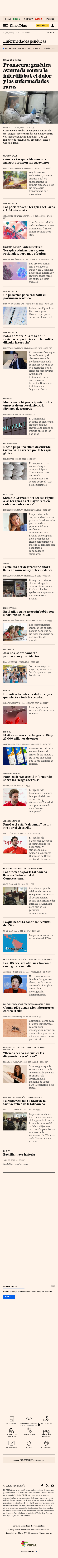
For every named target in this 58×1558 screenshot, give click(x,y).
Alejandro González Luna (15, 216)
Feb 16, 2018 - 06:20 (42, 621)
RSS (25, 1533)
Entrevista (8, 495)
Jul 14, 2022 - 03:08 (41, 168)
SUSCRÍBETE (42, 25)
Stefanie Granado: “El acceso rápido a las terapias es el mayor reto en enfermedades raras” (28, 501)
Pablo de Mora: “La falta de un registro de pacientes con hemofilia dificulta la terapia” (28, 339)
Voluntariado (9, 650)
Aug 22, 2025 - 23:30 (24, 128)
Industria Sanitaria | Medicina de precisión (23, 247)
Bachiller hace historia (19, 1154)
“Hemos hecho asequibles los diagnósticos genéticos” (23, 1055)
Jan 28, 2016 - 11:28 (32, 1017)
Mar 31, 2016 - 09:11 (24, 884)
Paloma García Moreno (13, 259)
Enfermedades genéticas (24, 41)
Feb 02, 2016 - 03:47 (40, 972)
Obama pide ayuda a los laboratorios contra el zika (28, 1010)
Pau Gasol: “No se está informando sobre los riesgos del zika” (27, 779)
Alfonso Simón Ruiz (12, 1017)
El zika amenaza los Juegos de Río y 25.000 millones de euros (28, 737)
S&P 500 (28, 19)
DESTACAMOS (10, 48)
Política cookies (37, 1526)
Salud (6, 564)
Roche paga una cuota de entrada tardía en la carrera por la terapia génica (27, 450)
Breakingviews (10, 444)
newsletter (10, 1286)
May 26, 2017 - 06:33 (38, 703)
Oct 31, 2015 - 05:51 (38, 1062)
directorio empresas (46, 1435)
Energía (46, 48)
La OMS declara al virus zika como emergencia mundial (27, 965)
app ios (29, 1448)
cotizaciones (11, 1448)
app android (46, 1448)
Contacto (16, 1526)
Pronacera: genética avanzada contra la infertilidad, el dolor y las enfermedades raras (27, 76)
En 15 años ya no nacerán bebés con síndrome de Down (28, 613)
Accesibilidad (11, 1533)
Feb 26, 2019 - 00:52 (25, 459)
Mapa (20, 1533)
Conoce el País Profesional (29, 1460)
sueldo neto (46, 1423)
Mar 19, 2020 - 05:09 (41, 348)
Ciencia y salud (10, 156)
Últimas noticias (45, 1533)
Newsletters (33, 1533)
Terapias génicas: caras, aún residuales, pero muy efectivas (24, 252)
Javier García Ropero (13, 744)
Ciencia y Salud (10, 204)
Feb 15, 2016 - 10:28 (30, 931)
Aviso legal (25, 1526)
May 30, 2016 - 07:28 (30, 833)
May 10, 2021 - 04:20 (42, 259)
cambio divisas (29, 1434)
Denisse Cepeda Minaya (13, 168)
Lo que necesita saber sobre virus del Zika (26, 924)
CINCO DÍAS (8, 833)
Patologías (8, 691)
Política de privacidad (40, 1530)
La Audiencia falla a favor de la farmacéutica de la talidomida (24, 1103)
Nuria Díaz (7, 128)
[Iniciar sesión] (52, 25)
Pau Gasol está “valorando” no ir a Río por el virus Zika (27, 826)
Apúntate (9, 1297)
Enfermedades (9, 608)
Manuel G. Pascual (11, 1062)
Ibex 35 (8, 19)
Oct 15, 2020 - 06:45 (42, 304)
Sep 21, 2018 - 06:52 (41, 510)
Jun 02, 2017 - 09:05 (29, 662)
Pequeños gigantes (12, 60)
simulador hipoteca (28, 1423)
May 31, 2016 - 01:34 (41, 744)
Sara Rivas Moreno (11, 703)
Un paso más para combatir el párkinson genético (24, 297)
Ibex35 (29, 48)
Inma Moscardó (10, 662)
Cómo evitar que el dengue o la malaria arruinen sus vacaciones (26, 161)
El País (51, 33)
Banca (37, 48)
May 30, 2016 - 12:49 (20, 786)
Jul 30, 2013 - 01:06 (14, 1160)
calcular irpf (12, 1423)
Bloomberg (8, 414)
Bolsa (21, 48)
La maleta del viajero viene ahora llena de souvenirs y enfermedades (27, 569)
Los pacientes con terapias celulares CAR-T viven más (29, 209)
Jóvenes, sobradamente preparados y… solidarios (21, 655)
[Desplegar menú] (5, 25)
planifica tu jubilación (12, 1435)
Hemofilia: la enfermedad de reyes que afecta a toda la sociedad (27, 696)
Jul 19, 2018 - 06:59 (41, 576)
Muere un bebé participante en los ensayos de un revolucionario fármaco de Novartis (27, 405)
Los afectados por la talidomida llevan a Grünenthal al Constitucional (25, 875)
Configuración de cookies (19, 1530)
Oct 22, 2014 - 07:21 (30, 1110)
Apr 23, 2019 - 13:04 (25, 414)
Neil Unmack (8, 459)
